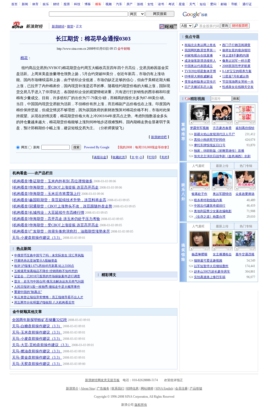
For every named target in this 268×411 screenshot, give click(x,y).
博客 (88, 3)
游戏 (140, 3)
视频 (108, 3)
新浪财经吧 (159, 137)
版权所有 (141, 405)
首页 (14, 3)
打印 (152, 157)
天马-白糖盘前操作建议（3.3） (37, 326)
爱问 (213, 3)
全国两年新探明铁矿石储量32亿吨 (39, 320)
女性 (150, 3)
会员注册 (181, 388)
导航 (234, 3)
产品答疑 (196, 388)
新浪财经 (58, 26)
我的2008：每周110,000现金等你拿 (143, 147)
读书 (161, 3)
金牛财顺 (124, 48)
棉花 (24, 58)
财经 (56, 3)
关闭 (164, 157)
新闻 (25, 3)
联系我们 (117, 388)
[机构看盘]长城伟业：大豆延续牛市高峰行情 (48, 213)
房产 (129, 3)
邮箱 (224, 3)
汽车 (119, 3)
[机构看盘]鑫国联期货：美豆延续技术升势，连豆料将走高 (59, 200)
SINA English (164, 388)
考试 (171, 3)
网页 (24, 147)
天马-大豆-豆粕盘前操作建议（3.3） (41, 345)
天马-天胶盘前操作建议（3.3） (37, 364)
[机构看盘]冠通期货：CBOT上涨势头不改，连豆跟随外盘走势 (62, 206)
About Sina (88, 388)
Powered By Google (96, 147)
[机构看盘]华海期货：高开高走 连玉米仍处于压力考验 (56, 219)
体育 (35, 3)
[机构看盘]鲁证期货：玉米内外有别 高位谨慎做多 (52, 181)
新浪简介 (72, 388)
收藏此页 (119, 157)
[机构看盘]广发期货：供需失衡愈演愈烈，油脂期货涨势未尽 (61, 231)
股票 (67, 3)
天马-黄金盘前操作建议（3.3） (37, 357)
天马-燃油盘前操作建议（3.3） (37, 351)
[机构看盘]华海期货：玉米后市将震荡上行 (46, 194)
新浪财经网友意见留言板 (102, 380)
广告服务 (103, 388)
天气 (192, 3)
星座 (182, 3)
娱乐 (46, 3)
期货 (70, 26)
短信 (203, 3)
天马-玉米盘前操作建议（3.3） (37, 332)
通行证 (247, 3)
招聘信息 (132, 388)
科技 (77, 3)
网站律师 (147, 388)
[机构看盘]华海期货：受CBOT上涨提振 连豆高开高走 (55, 187)
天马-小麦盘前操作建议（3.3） (37, 238)
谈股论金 (100, 157)
